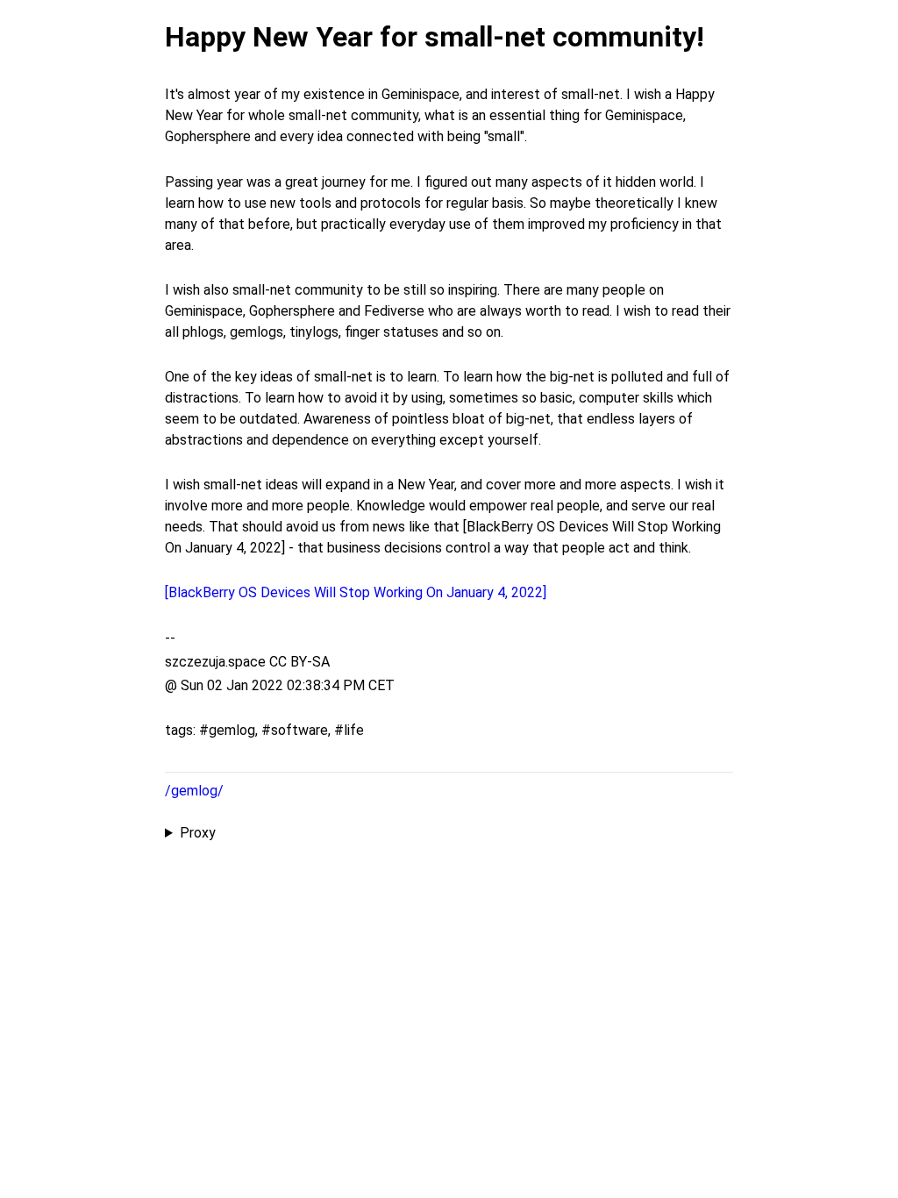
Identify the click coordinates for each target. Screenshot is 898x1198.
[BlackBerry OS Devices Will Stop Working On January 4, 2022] (355, 592)
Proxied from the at (442, 834)
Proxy (198, 832)
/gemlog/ (194, 790)
